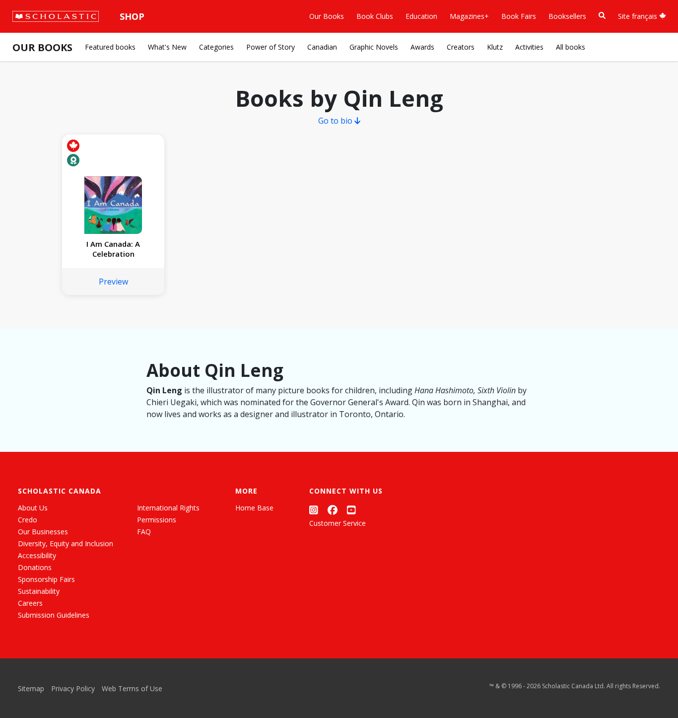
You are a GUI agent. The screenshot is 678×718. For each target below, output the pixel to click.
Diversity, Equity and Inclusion (65, 543)
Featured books (110, 47)
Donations (35, 567)
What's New (167, 47)
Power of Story (270, 47)
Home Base (254, 507)
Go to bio (336, 120)
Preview (113, 281)
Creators (461, 47)
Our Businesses (43, 531)
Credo (27, 519)
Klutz (495, 47)
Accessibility (37, 555)
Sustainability (39, 591)
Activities (529, 47)
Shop (132, 16)
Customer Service (337, 523)
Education (421, 16)
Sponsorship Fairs (46, 579)
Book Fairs (518, 16)
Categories (216, 47)
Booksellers (567, 16)
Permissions (156, 519)
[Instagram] (313, 509)
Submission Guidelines (53, 615)
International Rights (168, 507)
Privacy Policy (73, 688)
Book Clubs (374, 16)
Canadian (322, 47)
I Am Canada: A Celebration (113, 249)
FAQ (144, 531)
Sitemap (31, 688)
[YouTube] (351, 509)
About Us (33, 507)
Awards (422, 47)
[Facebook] (333, 509)
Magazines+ (469, 16)
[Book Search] (602, 15)
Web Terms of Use (132, 688)
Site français (638, 16)
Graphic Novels (373, 47)
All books (570, 47)
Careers (30, 603)
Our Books (326, 16)
